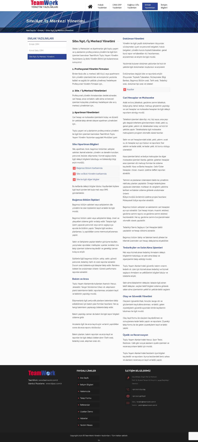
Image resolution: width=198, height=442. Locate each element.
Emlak (41, 30)
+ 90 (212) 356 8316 (138, 396)
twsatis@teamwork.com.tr (146, 402)
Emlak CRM (34, 44)
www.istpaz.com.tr (54, 383)
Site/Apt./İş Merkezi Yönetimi (41, 57)
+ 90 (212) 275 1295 (138, 389)
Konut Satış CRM (36, 50)
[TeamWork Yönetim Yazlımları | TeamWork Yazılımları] (51, 4)
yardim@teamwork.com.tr (147, 405)
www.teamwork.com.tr (48, 380)
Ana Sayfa (31, 30)
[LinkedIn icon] (99, 440)
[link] (96, 168)
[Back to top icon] (185, 436)
